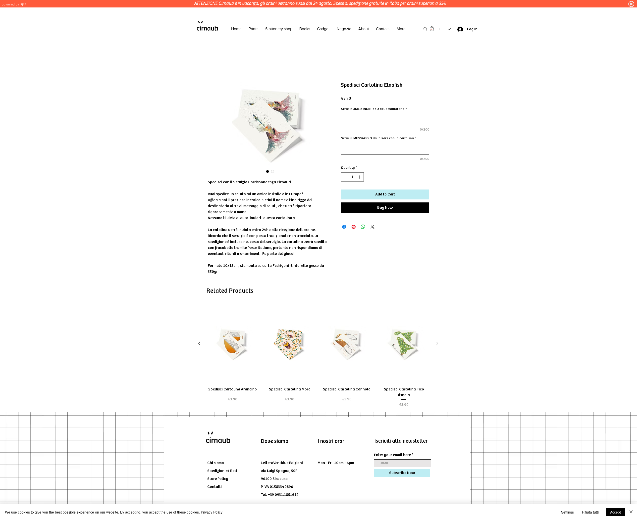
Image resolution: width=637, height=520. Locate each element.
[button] (432, 28)
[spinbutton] (352, 177)
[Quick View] (233, 344)
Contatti (214, 487)
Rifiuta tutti (590, 512)
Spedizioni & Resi (222, 471)
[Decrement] (345, 177)
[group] (318, 356)
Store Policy (217, 479)
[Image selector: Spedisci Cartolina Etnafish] (267, 171)
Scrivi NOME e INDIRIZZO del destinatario (374, 109)
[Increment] (360, 177)
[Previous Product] (199, 343)
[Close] (631, 512)
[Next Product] (437, 343)
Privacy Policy (211, 512)
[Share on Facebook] (344, 227)
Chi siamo (215, 463)
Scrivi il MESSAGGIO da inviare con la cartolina (378, 138)
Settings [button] (567, 512)
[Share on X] (372, 227)
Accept (615, 512)
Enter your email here (392, 455)
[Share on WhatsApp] (363, 227)
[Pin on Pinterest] (354, 227)
